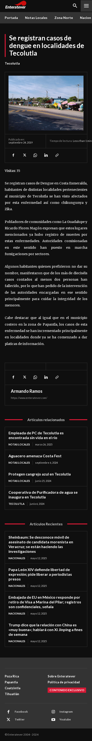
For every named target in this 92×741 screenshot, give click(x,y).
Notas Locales (19, 444)
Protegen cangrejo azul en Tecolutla (39, 474)
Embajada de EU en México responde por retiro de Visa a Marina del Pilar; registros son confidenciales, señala (44, 602)
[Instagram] (53, 712)
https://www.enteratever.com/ (29, 397)
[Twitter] (24, 155)
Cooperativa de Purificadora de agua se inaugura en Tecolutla (43, 494)
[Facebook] (13, 155)
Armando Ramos (26, 391)
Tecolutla (12, 63)
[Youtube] (53, 720)
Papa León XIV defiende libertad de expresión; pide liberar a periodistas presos (40, 574)
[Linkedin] (45, 155)
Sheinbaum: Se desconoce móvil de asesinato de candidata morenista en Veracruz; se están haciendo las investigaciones (40, 544)
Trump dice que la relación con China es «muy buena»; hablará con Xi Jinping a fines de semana (45, 629)
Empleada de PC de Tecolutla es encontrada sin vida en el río (36, 435)
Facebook (21, 711)
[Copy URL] (56, 155)
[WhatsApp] (35, 155)
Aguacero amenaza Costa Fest (35, 455)
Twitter (20, 719)
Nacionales (16, 558)
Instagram (66, 711)
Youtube (65, 719)
